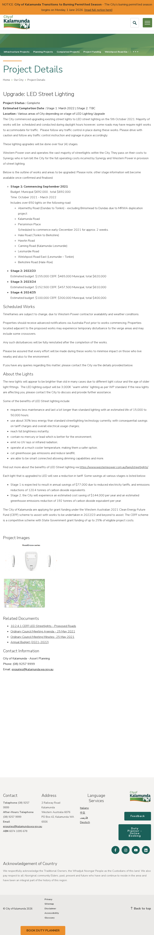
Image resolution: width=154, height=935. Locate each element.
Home (6, 80)
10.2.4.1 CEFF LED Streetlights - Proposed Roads (43, 626)
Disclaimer (50, 908)
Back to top (142, 908)
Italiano (84, 808)
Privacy (48, 899)
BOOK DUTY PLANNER (43, 930)
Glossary (49, 917)
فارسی (84, 817)
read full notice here (98, 10)
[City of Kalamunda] (16, 23)
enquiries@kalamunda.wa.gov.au (32, 669)
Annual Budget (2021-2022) (30, 642)
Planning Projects (43, 51)
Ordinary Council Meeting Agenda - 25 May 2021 (43, 631)
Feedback (138, 816)
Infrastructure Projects (16, 51)
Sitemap (49, 904)
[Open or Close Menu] (147, 22)
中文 (82, 812)
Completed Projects (68, 51)
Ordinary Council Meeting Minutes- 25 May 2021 (42, 637)
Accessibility (52, 913)
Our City (18, 80)
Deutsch (85, 822)
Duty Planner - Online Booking (135, 832)
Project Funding (92, 51)
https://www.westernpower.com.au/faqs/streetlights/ (114, 467)
